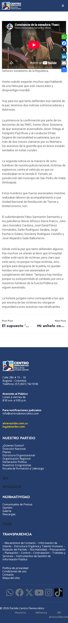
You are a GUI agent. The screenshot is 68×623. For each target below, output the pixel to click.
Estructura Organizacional (18, 455)
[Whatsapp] (10, 592)
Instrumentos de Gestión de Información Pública (26, 557)
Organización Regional (16, 458)
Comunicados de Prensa (17, 504)
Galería (6, 511)
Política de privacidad (15, 568)
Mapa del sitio (11, 578)
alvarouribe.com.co (15, 423)
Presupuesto (58, 549)
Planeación (11, 553)
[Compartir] (64, 69)
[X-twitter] (29, 592)
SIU (5, 478)
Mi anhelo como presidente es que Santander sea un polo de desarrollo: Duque (51, 323)
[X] (64, 50)
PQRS (7, 524)
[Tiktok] (58, 592)
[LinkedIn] (64, 56)
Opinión (7, 507)
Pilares (6, 452)
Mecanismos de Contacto (20, 543)
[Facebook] (19, 592)
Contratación (41, 553)
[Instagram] (49, 592)
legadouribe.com (13, 426)
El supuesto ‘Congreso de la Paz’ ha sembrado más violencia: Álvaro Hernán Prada (16, 323)
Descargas (9, 514)
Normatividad (38, 549)
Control (25, 553)
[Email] (64, 63)
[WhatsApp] (64, 36)
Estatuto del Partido (14, 549)
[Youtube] (39, 592)
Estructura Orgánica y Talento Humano (38, 546)
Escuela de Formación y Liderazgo (23, 468)
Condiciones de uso (14, 571)
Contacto (8, 574)
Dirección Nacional (14, 449)
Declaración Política (14, 462)
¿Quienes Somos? (13, 445)
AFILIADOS (11, 486)
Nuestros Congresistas (16, 465)
